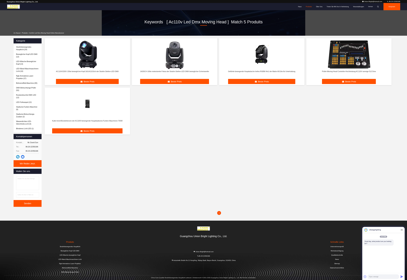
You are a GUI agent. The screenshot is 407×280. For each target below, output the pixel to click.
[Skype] (17, 156)
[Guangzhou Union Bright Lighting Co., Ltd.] (13, 6)
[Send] (401, 276)
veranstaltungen (358, 6)
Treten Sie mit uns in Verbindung (338, 6)
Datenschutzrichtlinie (337, 268)
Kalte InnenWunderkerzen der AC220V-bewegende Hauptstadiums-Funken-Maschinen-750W (87, 121)
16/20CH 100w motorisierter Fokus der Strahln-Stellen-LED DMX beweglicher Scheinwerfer (174, 71)
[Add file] (365, 276)
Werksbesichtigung (337, 251)
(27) (25, 77)
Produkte (309, 6)
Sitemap (337, 263)
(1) (25, 128)
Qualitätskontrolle (337, 255)
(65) (26, 83)
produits (24, 33)
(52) (26, 89)
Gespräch (392, 6)
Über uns (319, 6)
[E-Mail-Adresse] (22, 156)
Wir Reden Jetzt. (28, 163)
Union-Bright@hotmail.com (373, 1)
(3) (23, 122)
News (337, 259)
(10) (27, 70)
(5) (26, 108)
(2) (25, 115)
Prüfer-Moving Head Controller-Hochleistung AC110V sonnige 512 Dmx (349, 71)
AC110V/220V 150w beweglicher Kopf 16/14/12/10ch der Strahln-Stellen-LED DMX (87, 71)
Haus (300, 6)
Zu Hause (17, 33)
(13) (26, 63)
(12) (27, 55)
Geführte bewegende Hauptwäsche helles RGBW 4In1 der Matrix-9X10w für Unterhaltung (261, 71)
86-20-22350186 (394, 1)
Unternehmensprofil (337, 246)
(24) (23, 48)
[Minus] (401, 230)
